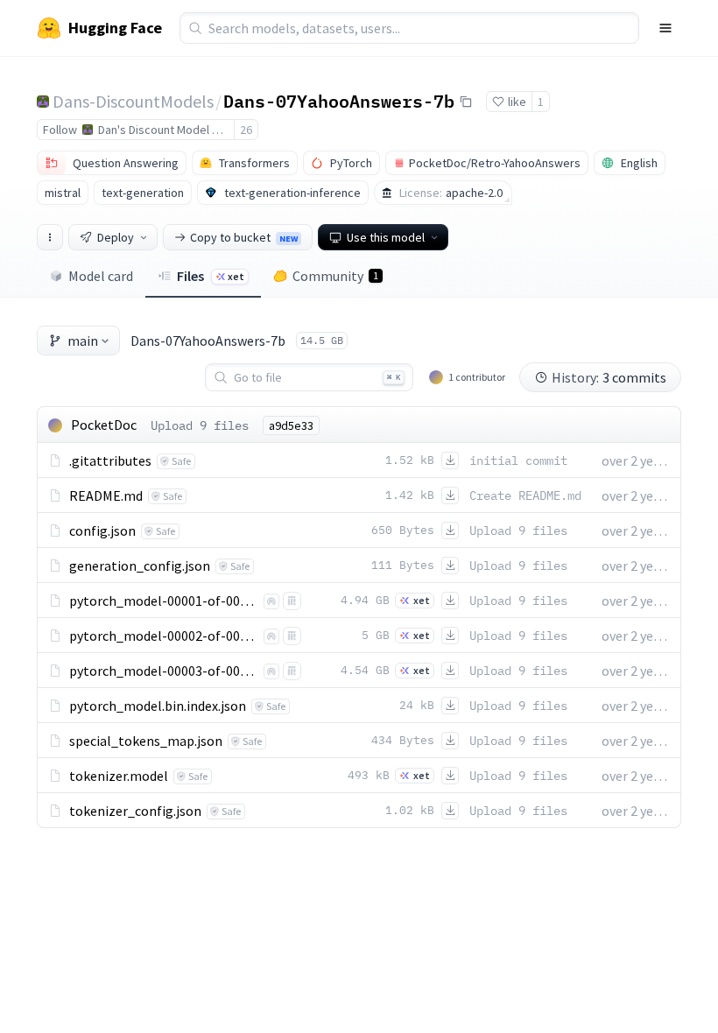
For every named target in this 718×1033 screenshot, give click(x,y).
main (82, 340)
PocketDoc (104, 424)
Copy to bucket (244, 237)
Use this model (386, 237)
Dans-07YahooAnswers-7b (338, 101)
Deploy (115, 237)
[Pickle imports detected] (291, 600)
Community (335, 276)
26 (246, 129)
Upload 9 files (200, 425)
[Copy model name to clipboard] (466, 101)
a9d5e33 (291, 425)
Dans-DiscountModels (133, 101)
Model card (100, 276)
